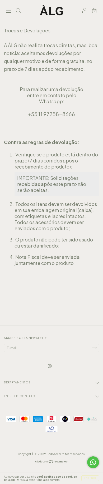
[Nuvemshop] (51, 462)
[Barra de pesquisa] (18, 11)
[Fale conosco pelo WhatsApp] (93, 462)
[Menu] (8, 11)
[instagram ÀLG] (49, 366)
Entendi (90, 478)
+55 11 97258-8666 (51, 114)
